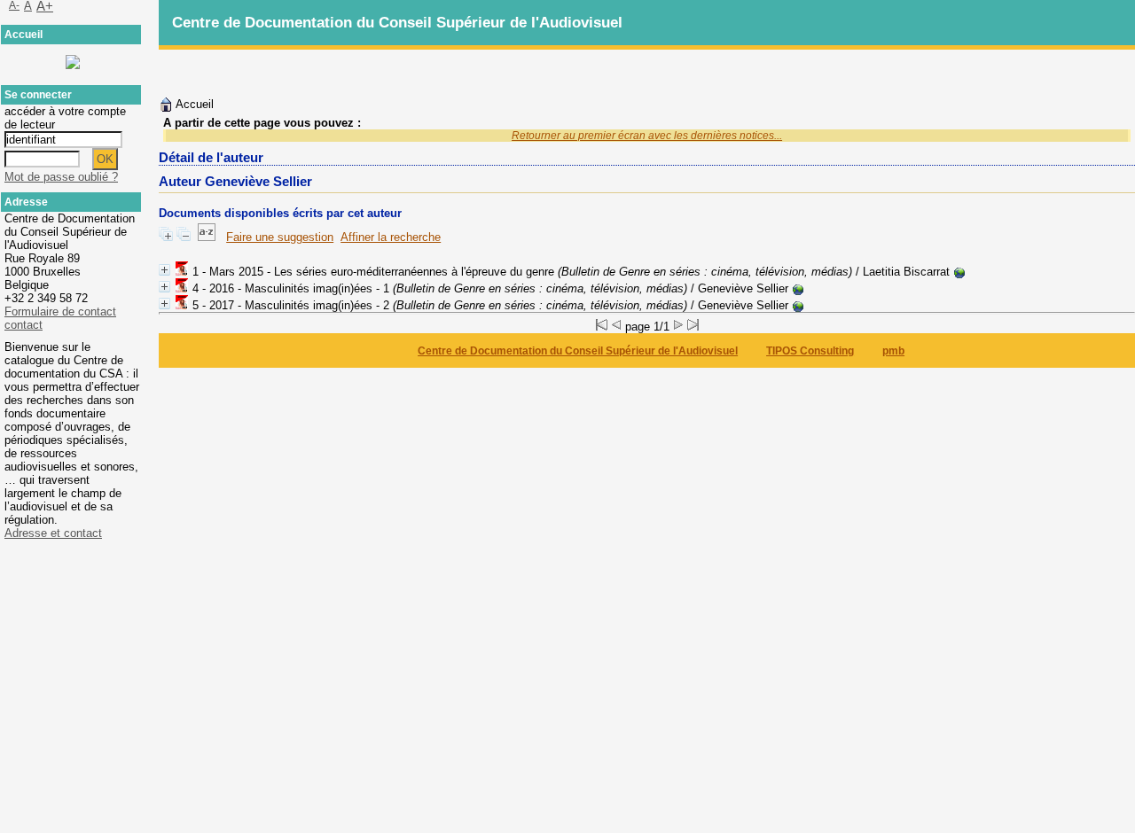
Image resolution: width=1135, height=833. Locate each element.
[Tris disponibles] (206, 237)
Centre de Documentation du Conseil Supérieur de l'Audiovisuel (578, 351)
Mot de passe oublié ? (61, 176)
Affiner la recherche (390, 237)
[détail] (164, 270)
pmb (893, 351)
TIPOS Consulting (810, 351)
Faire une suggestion (279, 237)
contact (23, 324)
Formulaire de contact (60, 311)
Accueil (193, 104)
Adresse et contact (53, 533)
